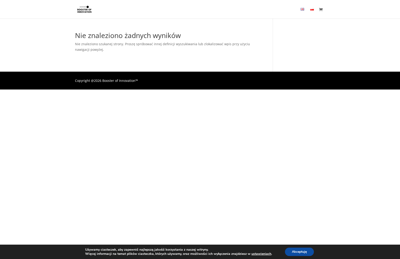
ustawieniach (261, 254)
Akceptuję (299, 251)
